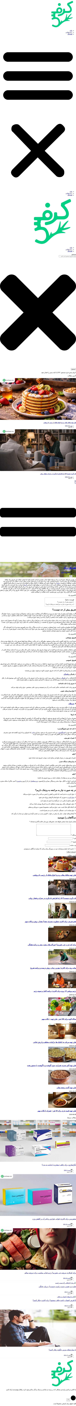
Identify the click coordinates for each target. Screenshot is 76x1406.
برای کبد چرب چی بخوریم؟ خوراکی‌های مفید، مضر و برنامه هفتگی (52, 945)
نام (74, 838)
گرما (25, 585)
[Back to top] (68, 1399)
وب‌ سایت (73, 845)
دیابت (58, 583)
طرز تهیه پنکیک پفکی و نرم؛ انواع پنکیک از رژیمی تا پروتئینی (54, 875)
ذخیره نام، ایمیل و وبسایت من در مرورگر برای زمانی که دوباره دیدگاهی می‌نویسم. (49, 849)
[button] (38, 112)
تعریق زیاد (70, 567)
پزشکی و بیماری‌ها (66, 563)
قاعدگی (66, 674)
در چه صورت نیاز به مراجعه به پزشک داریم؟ (59, 604)
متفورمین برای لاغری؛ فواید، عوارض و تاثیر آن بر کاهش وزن (54, 1219)
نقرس (19, 781)
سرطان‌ (71, 704)
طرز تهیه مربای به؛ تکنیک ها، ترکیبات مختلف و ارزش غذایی (54, 1042)
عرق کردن (71, 797)
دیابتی (33, 732)
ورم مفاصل (34, 781)
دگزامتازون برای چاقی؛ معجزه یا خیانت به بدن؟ (59, 1165)
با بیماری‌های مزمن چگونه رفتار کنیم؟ (62, 1350)
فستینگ (70, 34)
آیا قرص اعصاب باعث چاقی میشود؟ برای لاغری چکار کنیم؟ (54, 1300)
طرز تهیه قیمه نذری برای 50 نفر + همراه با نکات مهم (57, 1111)
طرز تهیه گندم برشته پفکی (66, 1088)
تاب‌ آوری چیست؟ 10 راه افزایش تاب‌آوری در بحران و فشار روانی (52, 898)
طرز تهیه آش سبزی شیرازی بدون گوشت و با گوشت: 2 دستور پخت (51, 1065)
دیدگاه (73, 835)
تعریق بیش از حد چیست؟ (65, 602)
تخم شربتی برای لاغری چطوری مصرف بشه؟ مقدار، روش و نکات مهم (50, 922)
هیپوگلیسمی (61, 732)
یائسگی (63, 678)
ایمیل (74, 842)
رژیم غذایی (69, 32)
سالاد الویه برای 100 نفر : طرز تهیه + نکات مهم (59, 1019)
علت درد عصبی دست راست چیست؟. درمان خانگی (57, 1287)
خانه (71, 30)
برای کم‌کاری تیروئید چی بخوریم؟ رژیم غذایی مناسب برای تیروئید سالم (50, 1273)
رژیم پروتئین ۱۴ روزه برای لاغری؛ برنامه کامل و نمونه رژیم (55, 991)
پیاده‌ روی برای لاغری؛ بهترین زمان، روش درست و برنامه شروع (53, 968)
